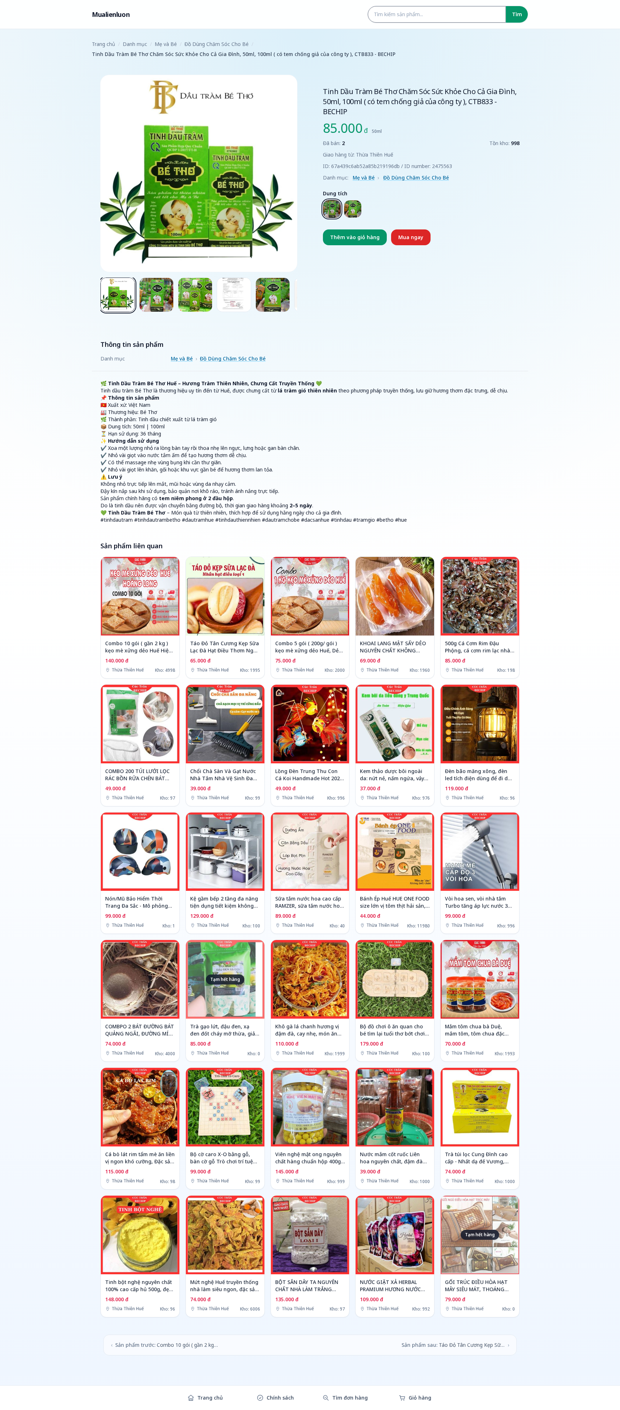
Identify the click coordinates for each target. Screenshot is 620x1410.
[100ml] (353, 209)
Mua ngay (410, 237)
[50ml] (332, 209)
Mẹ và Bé (166, 44)
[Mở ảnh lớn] (198, 173)
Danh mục (135, 44)
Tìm (517, 14)
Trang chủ (103, 44)
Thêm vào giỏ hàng (355, 237)
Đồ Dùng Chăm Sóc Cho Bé (216, 44)
